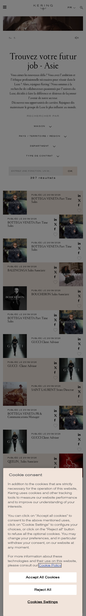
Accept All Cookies (43, 577)
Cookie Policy (50, 565)
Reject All (42, 589)
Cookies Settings (43, 602)
